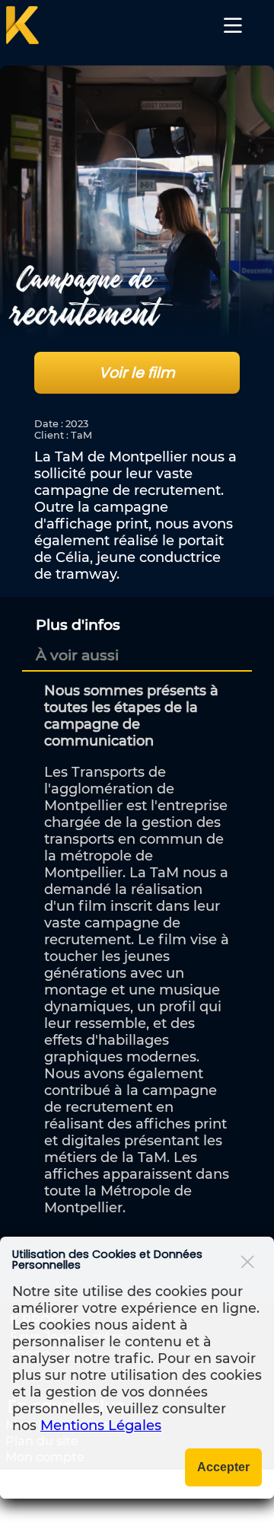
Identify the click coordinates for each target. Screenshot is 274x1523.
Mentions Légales (100, 1425)
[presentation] (78, 624)
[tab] (139, 624)
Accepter (223, 1467)
